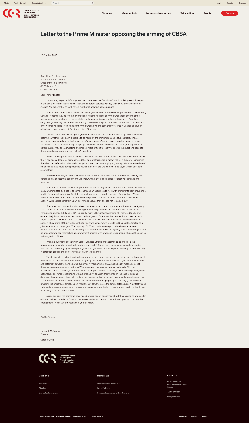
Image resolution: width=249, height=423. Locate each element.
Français (242, 3)
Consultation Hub (39, 3)
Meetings (43, 383)
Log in (219, 3)
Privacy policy (97, 416)
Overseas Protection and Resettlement (113, 393)
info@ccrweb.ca (173, 396)
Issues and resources (158, 13)
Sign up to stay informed (48, 393)
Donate (230, 13)
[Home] (21, 13)
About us (107, 13)
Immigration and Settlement (108, 383)
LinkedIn (204, 416)
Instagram (183, 416)
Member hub (129, 13)
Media (6, 3)
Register (230, 3)
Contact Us (172, 375)
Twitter (194, 416)
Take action (187, 13)
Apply (93, 3)
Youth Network (20, 3)
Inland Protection (104, 388)
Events (207, 13)
